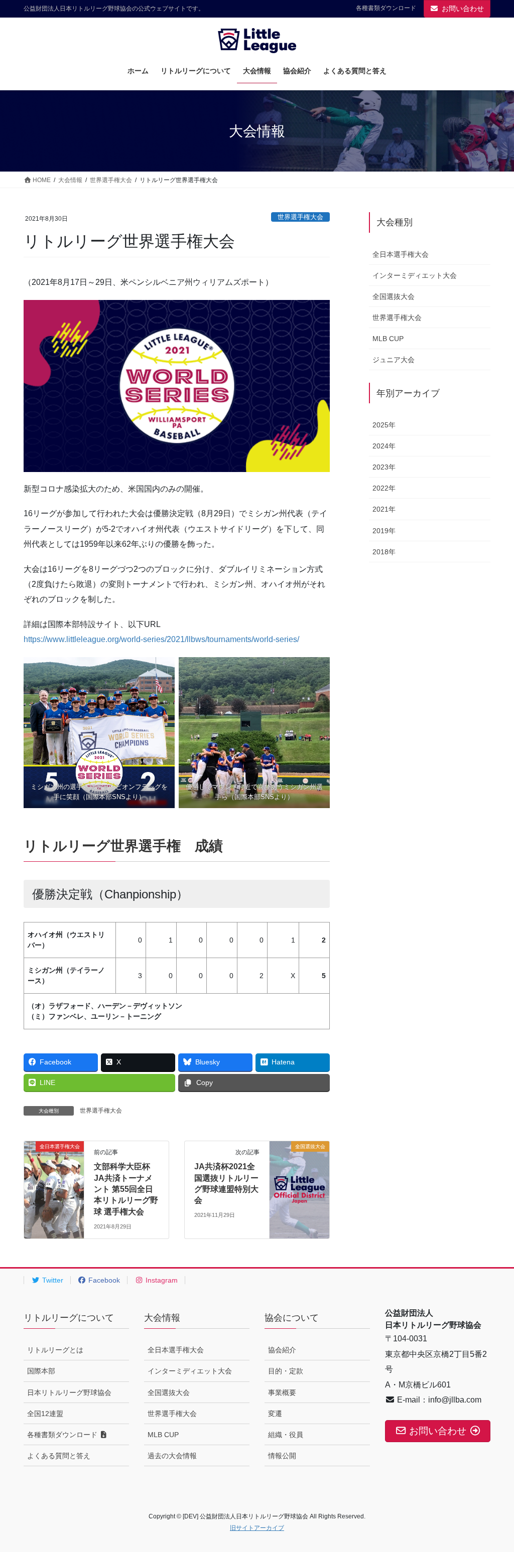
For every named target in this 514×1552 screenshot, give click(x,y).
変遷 (275, 1414)
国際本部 (41, 1371)
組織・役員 (285, 1435)
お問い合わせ (463, 9)
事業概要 (282, 1392)
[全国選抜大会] (299, 1178)
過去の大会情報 (172, 1456)
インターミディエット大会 (414, 275)
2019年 (384, 531)
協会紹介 (282, 1350)
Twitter (51, 1280)
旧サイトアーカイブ (257, 1527)
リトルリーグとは (55, 1350)
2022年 (384, 488)
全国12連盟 (45, 1414)
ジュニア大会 (393, 360)
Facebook (103, 1280)
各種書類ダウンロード (386, 8)
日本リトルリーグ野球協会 (69, 1392)
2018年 (384, 552)
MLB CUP (388, 339)
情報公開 (282, 1456)
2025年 (384, 425)
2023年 (384, 467)
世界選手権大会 (300, 217)
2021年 (384, 509)
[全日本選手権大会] (54, 1178)
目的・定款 (285, 1371)
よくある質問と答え (58, 1456)
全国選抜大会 (393, 296)
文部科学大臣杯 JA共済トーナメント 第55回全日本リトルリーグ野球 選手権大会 (126, 1189)
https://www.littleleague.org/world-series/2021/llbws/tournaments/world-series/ (161, 639)
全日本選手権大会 (400, 254)
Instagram (161, 1280)
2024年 (384, 446)
